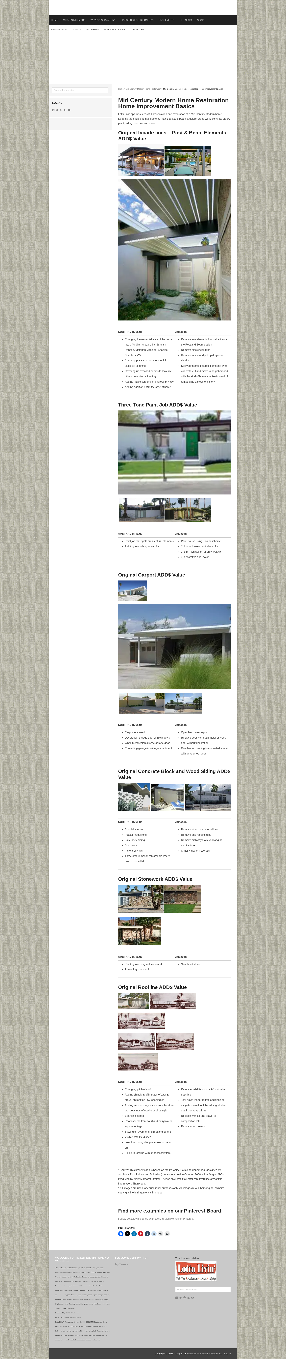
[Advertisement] (143, 59)
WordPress (216, 1353)
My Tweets (121, 1264)
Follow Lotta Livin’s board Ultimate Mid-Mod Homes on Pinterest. (156, 1218)
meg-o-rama (76, 1317)
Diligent (179, 1353)
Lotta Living (143, 8)
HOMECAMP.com (72, 1313)
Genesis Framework (197, 1353)
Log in (227, 1353)
